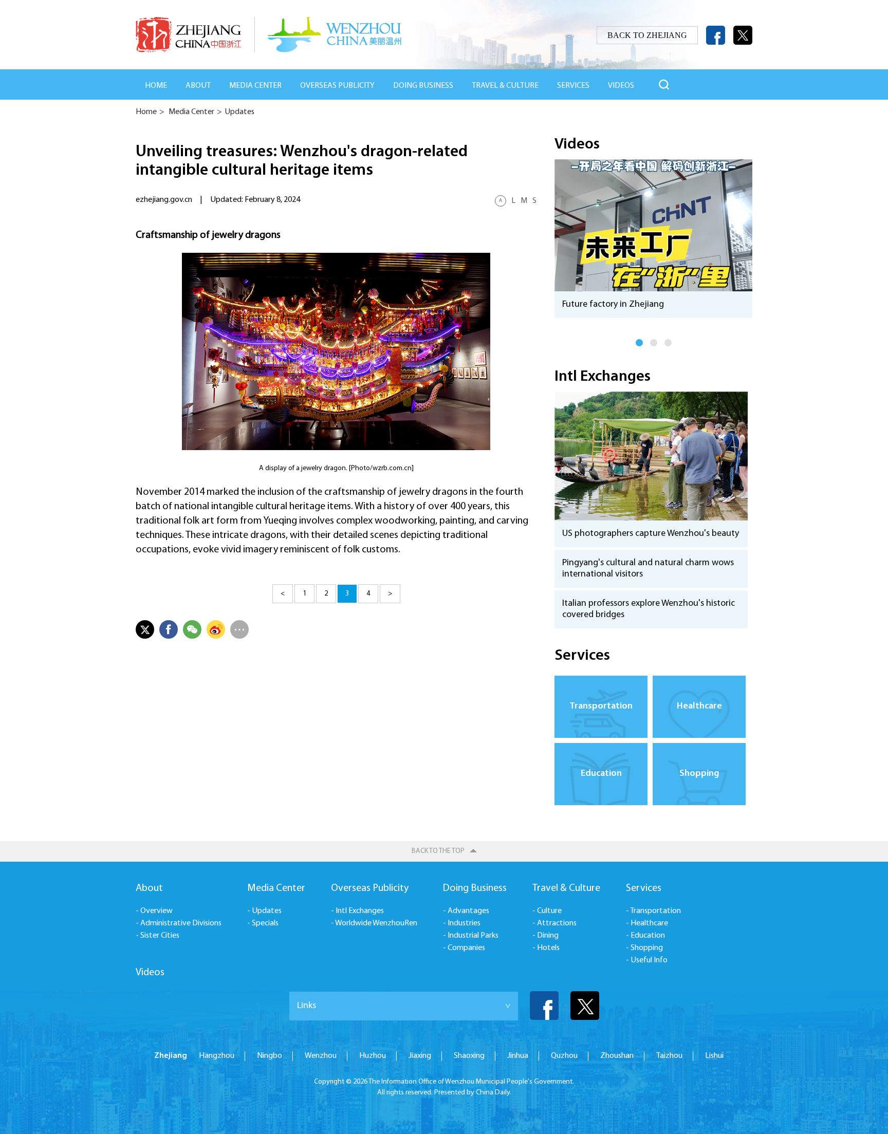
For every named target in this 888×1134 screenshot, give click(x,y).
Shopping (699, 773)
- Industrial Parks (470, 936)
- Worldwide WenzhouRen (374, 923)
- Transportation (653, 911)
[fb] (715, 35)
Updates (239, 112)
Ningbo (269, 1056)
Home (156, 86)
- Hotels (546, 948)
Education (601, 773)
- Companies (464, 948)
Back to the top (438, 851)
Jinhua (517, 1056)
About (198, 86)
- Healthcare (647, 923)
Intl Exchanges (602, 377)
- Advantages (466, 911)
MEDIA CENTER (255, 86)
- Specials (263, 923)
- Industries (461, 923)
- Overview (154, 911)
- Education (645, 936)
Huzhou (372, 1056)
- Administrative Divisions (178, 923)
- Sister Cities (157, 936)
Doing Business (475, 888)
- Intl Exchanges (357, 911)
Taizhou (669, 1056)
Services (582, 656)
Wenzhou (321, 1056)
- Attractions (554, 923)
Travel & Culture (566, 888)
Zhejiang (170, 1056)
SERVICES (573, 86)
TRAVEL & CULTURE (505, 86)
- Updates (264, 911)
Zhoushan (617, 1056)
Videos (577, 145)
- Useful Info (647, 960)
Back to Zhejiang (647, 35)
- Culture (547, 911)
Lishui (714, 1056)
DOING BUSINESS (423, 86)
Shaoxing (469, 1056)
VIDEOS (621, 86)
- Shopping (644, 948)
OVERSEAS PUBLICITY (337, 86)
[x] (742, 35)
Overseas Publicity (370, 888)
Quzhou (564, 1056)
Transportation (601, 706)
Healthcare (699, 706)
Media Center (191, 112)
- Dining (545, 936)
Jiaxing (420, 1056)
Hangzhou (216, 1056)
